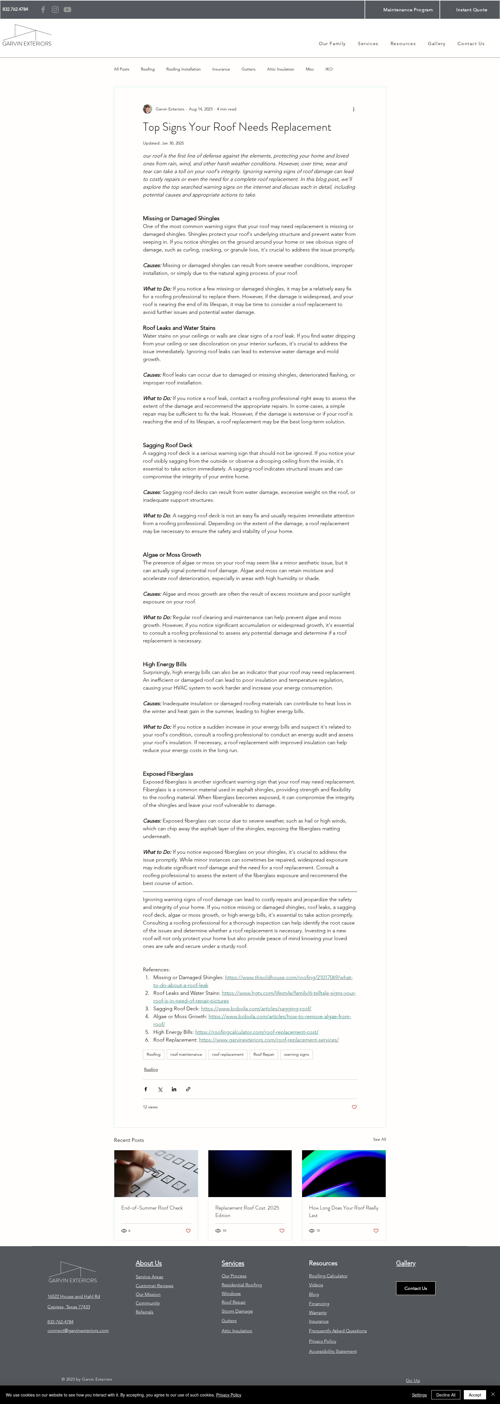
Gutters (248, 69)
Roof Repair (263, 1054)
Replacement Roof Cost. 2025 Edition (247, 1211)
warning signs (296, 1054)
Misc (310, 69)
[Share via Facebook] (145, 1089)
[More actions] (353, 108)
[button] (403, 44)
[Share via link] (188, 1089)
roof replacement (228, 1054)
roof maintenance (186, 1054)
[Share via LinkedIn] (174, 1089)
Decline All (445, 1395)
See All (379, 1139)
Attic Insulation (280, 69)
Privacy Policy (228, 1395)
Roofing (148, 69)
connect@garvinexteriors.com (78, 1330)
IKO (329, 69)
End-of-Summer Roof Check (152, 1208)
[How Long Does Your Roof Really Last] (344, 1173)
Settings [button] (419, 1395)
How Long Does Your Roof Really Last (343, 1211)
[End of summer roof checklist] (156, 1173)
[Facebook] (43, 9)
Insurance (221, 69)
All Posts (121, 69)
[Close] (493, 1394)
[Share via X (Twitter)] (160, 1089)
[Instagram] (55, 9)
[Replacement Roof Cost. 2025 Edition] (250, 1173)
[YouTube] (67, 9)
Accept (475, 1395)
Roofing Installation (183, 69)
